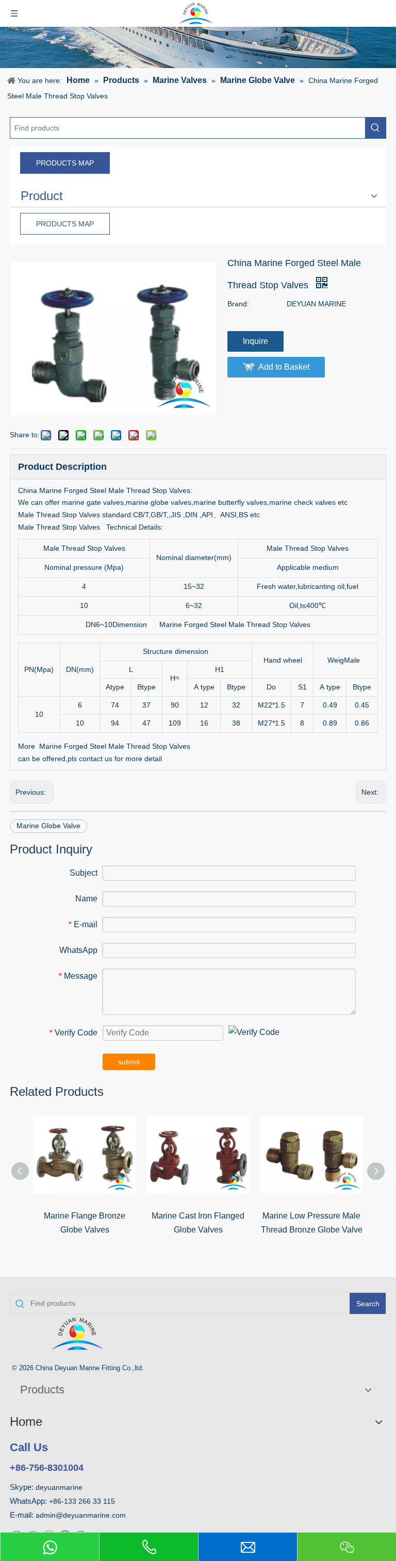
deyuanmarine (59, 1487)
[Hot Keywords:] (375, 128)
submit (129, 1062)
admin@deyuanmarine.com (81, 1515)
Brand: (238, 304)
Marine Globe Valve (48, 825)
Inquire (255, 341)
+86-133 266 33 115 (82, 1501)
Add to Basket (283, 367)
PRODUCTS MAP (65, 163)
